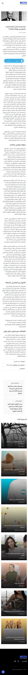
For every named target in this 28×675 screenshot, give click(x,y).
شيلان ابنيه (21, 502)
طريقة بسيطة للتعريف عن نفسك (16, 499)
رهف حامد (21, 642)
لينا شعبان (21, 558)
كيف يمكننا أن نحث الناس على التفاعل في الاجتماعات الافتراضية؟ (15, 638)
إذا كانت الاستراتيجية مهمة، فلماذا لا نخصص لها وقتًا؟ (14, 526)
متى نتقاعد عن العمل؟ (19, 583)
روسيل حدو (21, 474)
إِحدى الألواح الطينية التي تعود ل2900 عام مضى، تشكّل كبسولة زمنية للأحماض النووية (15, 407)
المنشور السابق (15, 383)
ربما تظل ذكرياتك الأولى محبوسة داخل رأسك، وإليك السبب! (14, 471)
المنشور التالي (18, 401)
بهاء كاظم (21, 586)
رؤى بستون (20, 446)
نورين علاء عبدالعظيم (19, 530)
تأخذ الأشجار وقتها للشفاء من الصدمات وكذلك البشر (15, 443)
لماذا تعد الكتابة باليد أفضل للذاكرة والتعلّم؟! (14, 611)
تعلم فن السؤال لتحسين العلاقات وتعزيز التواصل (15, 554)
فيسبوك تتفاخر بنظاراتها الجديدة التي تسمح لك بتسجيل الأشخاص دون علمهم (15, 389)
